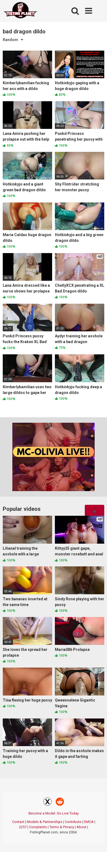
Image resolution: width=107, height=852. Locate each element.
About (81, 827)
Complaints (38, 827)
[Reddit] (60, 802)
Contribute (73, 822)
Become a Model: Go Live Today (54, 813)
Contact (18, 822)
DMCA (89, 822)
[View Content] (20, 11)
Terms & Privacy (61, 827)
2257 (23, 827)
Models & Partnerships (44, 822)
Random (10, 39)
